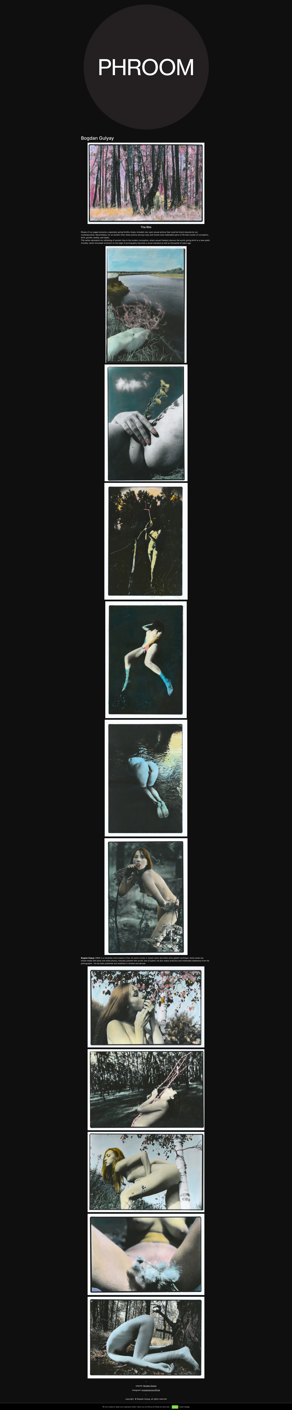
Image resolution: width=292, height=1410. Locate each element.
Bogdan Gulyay (149, 1386)
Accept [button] (175, 1407)
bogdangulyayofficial (151, 1390)
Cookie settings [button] (184, 1407)
